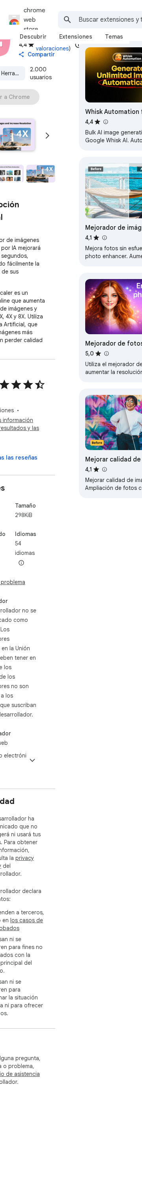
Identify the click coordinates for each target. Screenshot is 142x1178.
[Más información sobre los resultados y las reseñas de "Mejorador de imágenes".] (104, 237)
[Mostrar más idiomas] (21, 563)
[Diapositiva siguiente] (47, 135)
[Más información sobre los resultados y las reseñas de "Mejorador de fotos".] (106, 353)
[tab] (33, 37)
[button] (40, 173)
